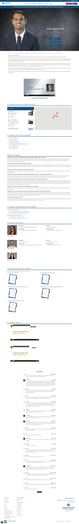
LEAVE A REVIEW (55, 41)
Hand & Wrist (6, 502)
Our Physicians (19, 505)
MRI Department (7, 518)
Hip (4, 504)
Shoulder (5, 507)
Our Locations (19, 507)
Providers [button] (28, 3)
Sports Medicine (7, 510)
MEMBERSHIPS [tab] (34, 53)
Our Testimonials (19, 510)
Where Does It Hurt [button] (33, 3)
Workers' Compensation (8, 513)
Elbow (5, 499)
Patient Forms (19, 504)
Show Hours (12, 117)
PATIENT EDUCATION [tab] (42, 53)
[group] (20, 114)
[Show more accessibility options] (1, 522)
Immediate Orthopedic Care (9, 511)
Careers (18, 511)
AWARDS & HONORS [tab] (26, 53)
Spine (5, 508)
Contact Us (19, 513)
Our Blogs (18, 508)
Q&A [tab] (54, 53)
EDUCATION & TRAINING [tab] (16, 53)
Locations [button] (50, 3)
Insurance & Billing (20, 502)
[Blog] (72, 498)
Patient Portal (19, 499)
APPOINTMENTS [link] (69, 3)
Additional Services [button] (40, 3)
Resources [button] (46, 3)
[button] (53, 117)
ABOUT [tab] (9, 53)
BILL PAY (75, 3)
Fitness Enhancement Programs (9, 516)
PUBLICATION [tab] (49, 53)
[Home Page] (6, 3)
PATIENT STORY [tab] (60, 53)
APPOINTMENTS (55, 38)
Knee (5, 505)
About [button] (24, 3)
